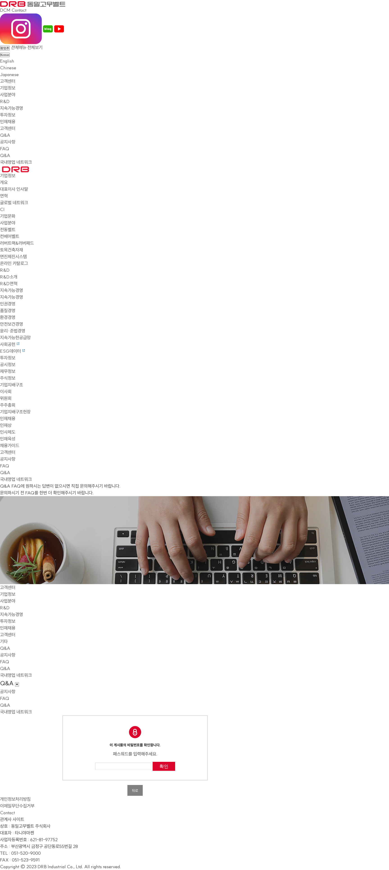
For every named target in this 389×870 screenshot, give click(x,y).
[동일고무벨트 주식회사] (32, 3)
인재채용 (7, 121)
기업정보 (7, 88)
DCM (5, 10)
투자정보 (7, 115)
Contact (19, 10)
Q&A (5, 135)
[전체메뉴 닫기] (0, 170)
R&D (5, 101)
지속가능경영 (11, 108)
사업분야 (7, 94)
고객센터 (7, 81)
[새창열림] (21, 28)
